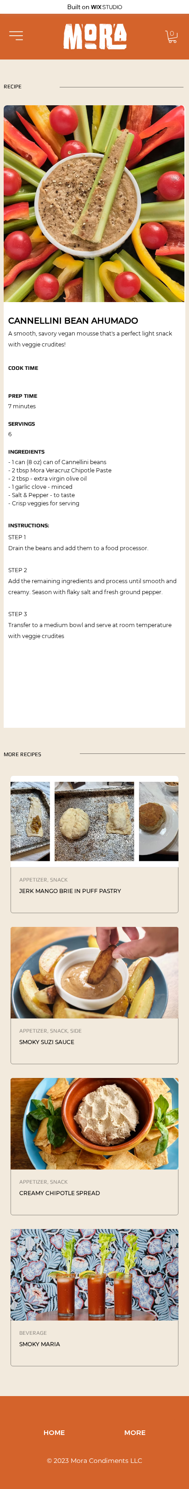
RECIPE (13, 86)
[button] (16, 36)
